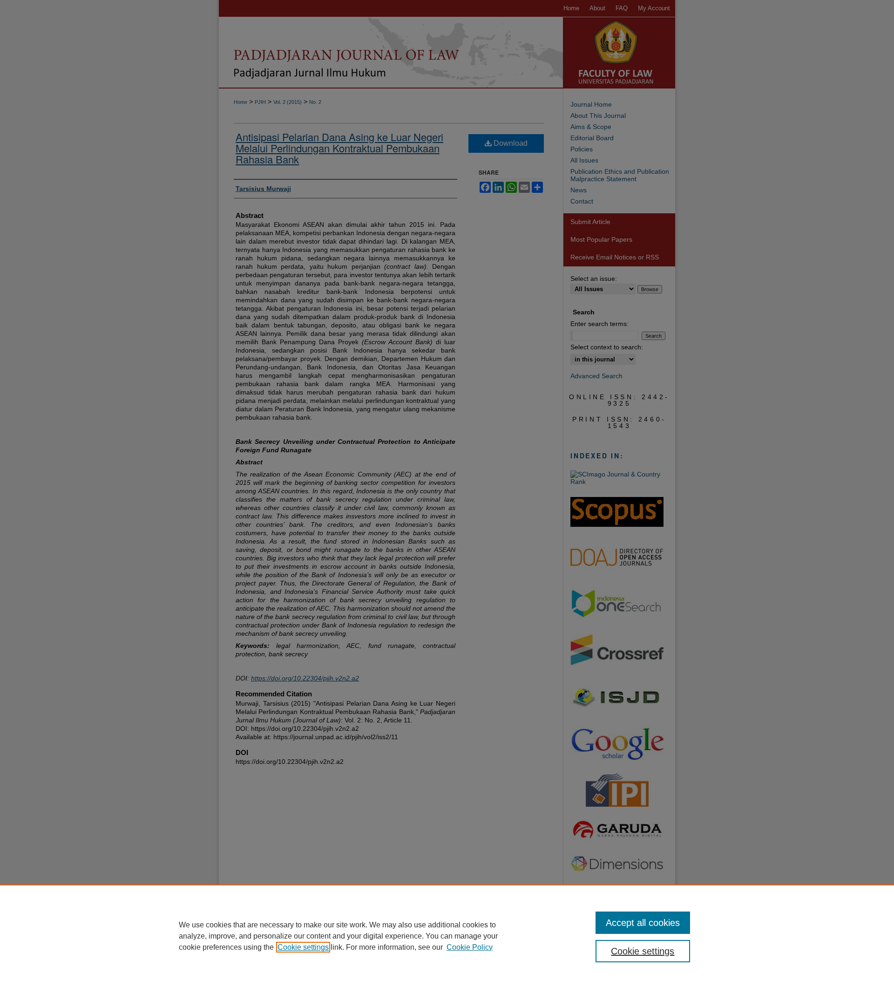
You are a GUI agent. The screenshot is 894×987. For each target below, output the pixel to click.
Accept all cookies (643, 923)
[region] (447, 936)
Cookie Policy (470, 947)
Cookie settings (303, 947)
